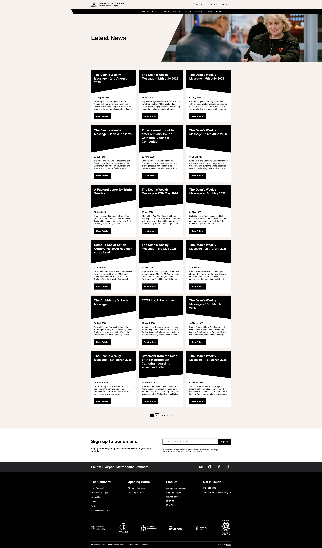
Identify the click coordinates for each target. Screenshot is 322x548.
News (218, 11)
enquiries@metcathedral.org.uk (217, 492)
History (186, 11)
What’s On (156, 11)
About (175, 11)
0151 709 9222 (209, 488)
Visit (165, 11)
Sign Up (224, 441)
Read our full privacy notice (193, 451)
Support (198, 11)
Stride (228, 545)
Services (144, 11)
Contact (228, 11)
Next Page (167, 415)
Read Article (102, 116)
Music (210, 11)
